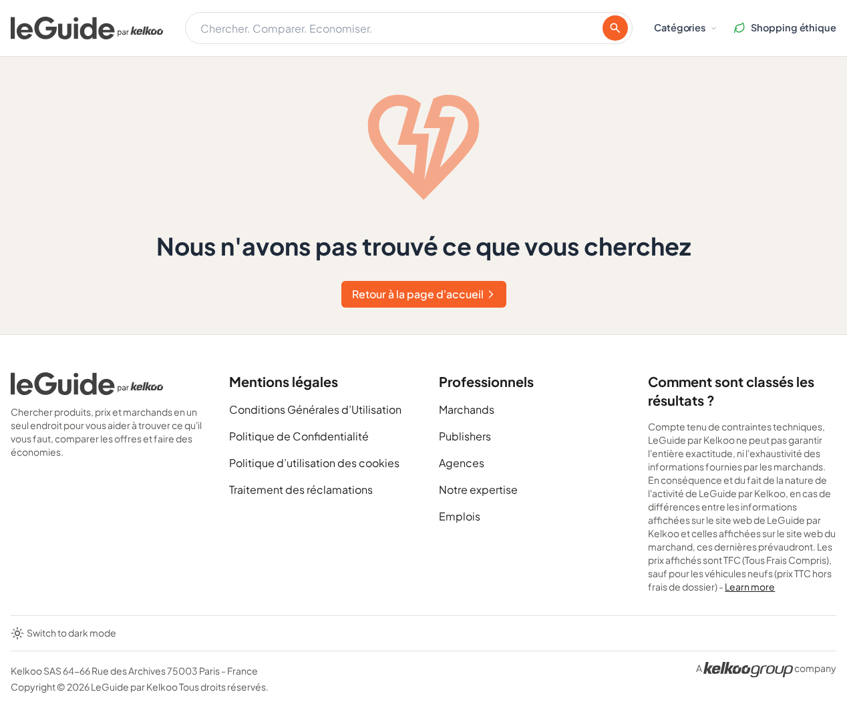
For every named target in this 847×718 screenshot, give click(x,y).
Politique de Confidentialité (299, 436)
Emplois (459, 516)
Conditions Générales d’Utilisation (315, 409)
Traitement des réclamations (301, 489)
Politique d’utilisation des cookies (314, 463)
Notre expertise (478, 489)
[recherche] (615, 28)
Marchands (466, 409)
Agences (461, 463)
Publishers (465, 436)
